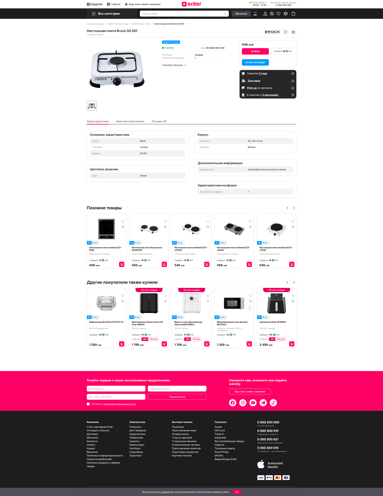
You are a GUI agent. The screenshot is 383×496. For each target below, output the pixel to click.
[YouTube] (253, 402)
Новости (219, 444)
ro (255, 12)
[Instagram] (242, 402)
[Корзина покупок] (293, 14)
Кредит (91, 448)
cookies (165, 491)
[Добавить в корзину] (121, 264)
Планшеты (135, 426)
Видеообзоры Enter (226, 459)
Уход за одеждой (182, 437)
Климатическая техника (186, 444)
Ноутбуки (134, 448)
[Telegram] (263, 402)
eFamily (219, 455)
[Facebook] (232, 402)
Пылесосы (178, 426)
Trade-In (219, 433)
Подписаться (177, 396)
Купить (255, 51)
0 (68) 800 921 (267, 439)
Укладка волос (180, 433)
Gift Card (220, 430)
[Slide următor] (294, 208)
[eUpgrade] (94, 4)
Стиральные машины (184, 441)
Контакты (92, 441)
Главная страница (95, 24)
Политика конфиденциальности (105, 455)
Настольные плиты (141, 24)
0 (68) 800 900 (268, 422)
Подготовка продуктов (185, 451)
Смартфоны (136, 451)
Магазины (92, 437)
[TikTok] (273, 402)
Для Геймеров (137, 430)
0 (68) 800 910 (267, 431)
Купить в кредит (255, 62)
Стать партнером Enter (100, 426)
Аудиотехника (137, 433)
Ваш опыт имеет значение (250, 391)
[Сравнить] (286, 14)
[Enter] (191, 4)
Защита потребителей (99, 459)
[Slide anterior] (287, 208)
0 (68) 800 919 (267, 448)
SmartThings (222, 451)
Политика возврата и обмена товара (103, 464)
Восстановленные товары (229, 441)
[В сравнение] (293, 32)
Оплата (91, 444)
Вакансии (92, 451)
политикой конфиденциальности (119, 404)
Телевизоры (136, 437)
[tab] (98, 122)
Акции (218, 426)
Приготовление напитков (186, 448)
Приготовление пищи (118, 24)
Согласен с (113, 404)
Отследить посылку (98, 430)
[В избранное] (286, 32)
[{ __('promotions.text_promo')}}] (271, 13)
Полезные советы (225, 448)
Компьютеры (136, 444)
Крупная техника (182, 455)
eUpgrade (220, 437)
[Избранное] (278, 13)
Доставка (92, 433)
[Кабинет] (265, 13)
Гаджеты (134, 441)
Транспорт (135, 455)
